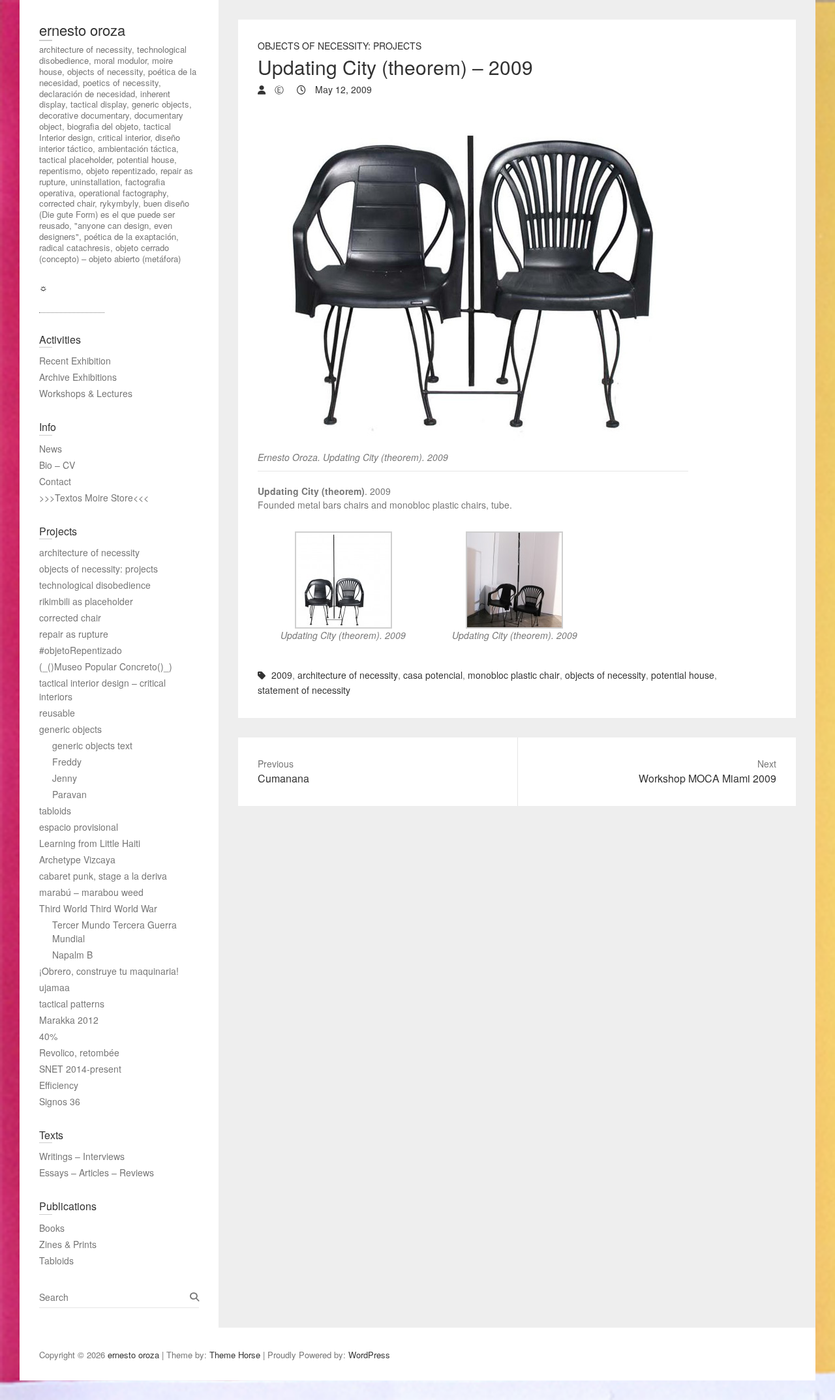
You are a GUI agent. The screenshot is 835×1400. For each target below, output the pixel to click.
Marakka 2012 (69, 1019)
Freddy (67, 761)
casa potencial (433, 674)
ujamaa (54, 987)
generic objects (70, 729)
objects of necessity (605, 674)
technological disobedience (95, 584)
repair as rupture (73, 633)
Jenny (64, 777)
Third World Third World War (98, 908)
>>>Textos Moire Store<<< (94, 497)
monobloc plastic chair (514, 674)
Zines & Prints (68, 1244)
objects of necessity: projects (98, 568)
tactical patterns (71, 1003)
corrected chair (70, 617)
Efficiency (58, 1085)
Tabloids (56, 1260)
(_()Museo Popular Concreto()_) (105, 666)
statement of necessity (304, 689)
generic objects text (92, 745)
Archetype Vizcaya (77, 859)
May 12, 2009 (342, 89)
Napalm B (72, 954)
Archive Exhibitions (78, 376)
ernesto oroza (82, 30)
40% (48, 1036)
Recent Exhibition (75, 360)
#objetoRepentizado (80, 650)
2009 (281, 674)
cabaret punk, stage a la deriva (103, 875)
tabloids (55, 810)
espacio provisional (78, 826)
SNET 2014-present (80, 1068)
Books (52, 1227)
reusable (57, 712)
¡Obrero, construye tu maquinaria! (109, 970)
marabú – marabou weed (91, 892)
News (50, 448)
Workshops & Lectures (85, 393)
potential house (682, 674)
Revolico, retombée (79, 1052)
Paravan (69, 794)
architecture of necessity (347, 674)
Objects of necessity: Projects (339, 45)
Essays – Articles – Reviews (96, 1172)
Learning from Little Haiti (89, 843)
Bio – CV (57, 464)
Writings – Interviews (82, 1156)
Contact (55, 481)
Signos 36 (59, 1101)
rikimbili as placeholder (86, 601)
